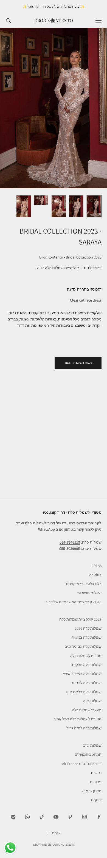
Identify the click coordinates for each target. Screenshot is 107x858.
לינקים (96, 799)
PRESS (96, 565)
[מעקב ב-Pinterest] (70, 817)
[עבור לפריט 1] (94, 206)
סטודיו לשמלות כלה (86, 655)
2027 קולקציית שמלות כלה (80, 619)
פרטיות (96, 781)
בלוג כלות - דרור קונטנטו (82, 583)
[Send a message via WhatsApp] (10, 847)
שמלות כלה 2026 (88, 628)
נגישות (96, 772)
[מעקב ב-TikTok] (41, 817)
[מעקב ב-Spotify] (13, 817)
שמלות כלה (92, 700)
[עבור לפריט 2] (76, 206)
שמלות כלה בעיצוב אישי (82, 673)
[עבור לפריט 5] (23, 206)
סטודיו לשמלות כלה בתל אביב (78, 719)
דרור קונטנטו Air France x (82, 763)
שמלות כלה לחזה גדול (84, 728)
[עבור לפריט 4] (41, 200)
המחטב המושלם (88, 754)
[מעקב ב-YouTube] (56, 817)
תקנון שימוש (92, 790)
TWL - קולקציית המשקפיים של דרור (74, 602)
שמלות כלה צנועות (87, 637)
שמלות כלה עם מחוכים (83, 646)
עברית (56, 833)
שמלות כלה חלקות (87, 664)
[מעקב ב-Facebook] (99, 817)
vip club (95, 574)
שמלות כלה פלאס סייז (84, 691)
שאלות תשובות (89, 592)
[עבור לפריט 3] (58, 206)
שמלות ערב (92, 745)
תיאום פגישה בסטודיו (78, 362)
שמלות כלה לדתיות (86, 682)
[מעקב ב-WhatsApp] (27, 817)
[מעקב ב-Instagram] (84, 817)
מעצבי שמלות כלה (87, 710)
